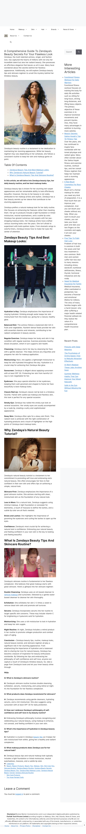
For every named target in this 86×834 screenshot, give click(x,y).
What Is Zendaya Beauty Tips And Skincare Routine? (32, 175)
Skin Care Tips (49, 766)
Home (12, 29)
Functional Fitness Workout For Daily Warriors (72, 80)
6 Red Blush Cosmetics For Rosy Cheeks (72, 184)
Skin (33, 29)
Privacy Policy (25, 826)
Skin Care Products (13, 775)
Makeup (21, 29)
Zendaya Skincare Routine (24, 773)
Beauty (9, 766)
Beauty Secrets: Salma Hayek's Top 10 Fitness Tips (72, 136)
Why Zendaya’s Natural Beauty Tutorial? (26, 173)
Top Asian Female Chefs (15, 777)
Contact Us (28, 36)
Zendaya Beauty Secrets (43, 768)
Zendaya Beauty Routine (25, 768)
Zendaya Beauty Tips (11, 770)
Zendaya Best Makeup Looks (30, 770)
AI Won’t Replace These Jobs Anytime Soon (73, 367)
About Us (13, 36)
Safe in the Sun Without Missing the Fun (72, 388)
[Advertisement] (73, 432)
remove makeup (11, 595)
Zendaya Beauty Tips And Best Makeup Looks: (29, 170)
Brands (53, 29)
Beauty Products (18, 766)
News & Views (68, 29)
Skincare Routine (10, 768)
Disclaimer (36, 826)
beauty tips (38, 737)
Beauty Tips (29, 766)
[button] (11, 42)
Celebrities (10, 764)
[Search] (79, 52)
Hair (42, 29)
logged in (19, 794)
